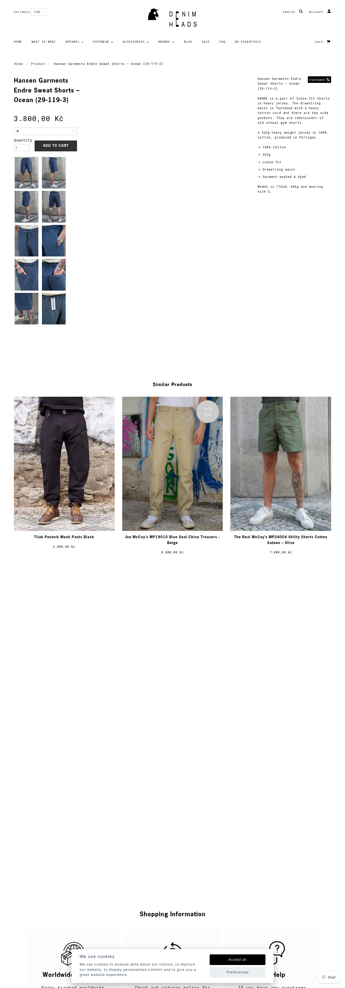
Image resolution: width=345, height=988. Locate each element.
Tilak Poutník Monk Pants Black (64, 537)
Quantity (21, 140)
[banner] (172, 19)
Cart (320, 41)
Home (18, 64)
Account (317, 12)
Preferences (238, 972)
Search (290, 12)
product (38, 64)
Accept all (238, 959)
